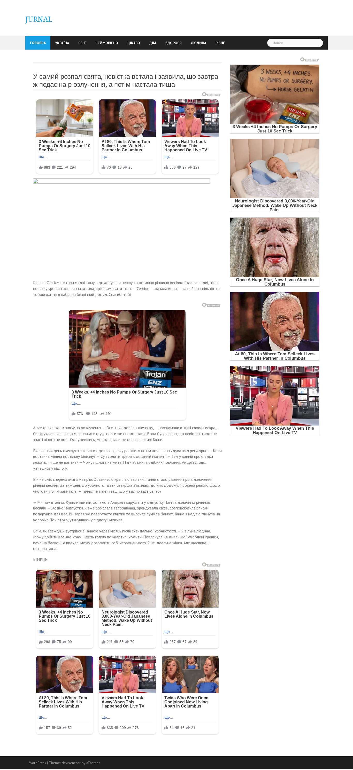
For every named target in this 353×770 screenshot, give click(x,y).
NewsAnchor (71, 762)
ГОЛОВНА (38, 43)
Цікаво (133, 43)
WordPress (37, 762)
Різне (220, 43)
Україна (62, 43)
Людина (198, 43)
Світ (82, 43)
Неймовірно (106, 43)
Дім (152, 43)
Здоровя (173, 43)
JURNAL (38, 19)
